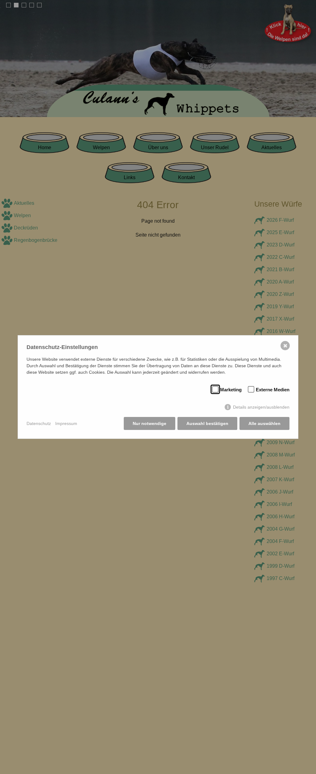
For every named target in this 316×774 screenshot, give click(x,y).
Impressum (66, 423)
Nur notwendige (149, 423)
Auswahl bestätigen (207, 423)
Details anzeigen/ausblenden (261, 407)
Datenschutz (39, 423)
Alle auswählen (264, 423)
